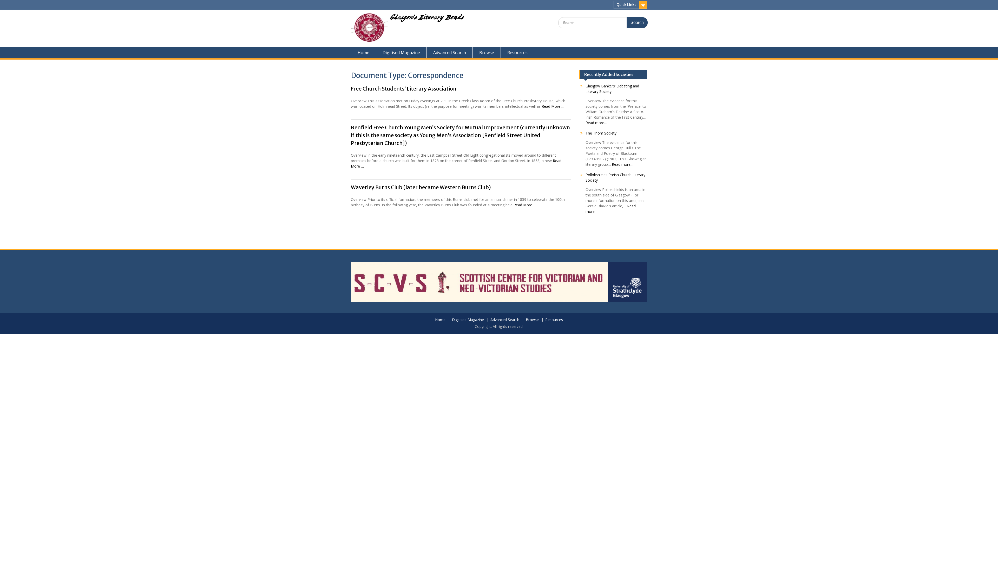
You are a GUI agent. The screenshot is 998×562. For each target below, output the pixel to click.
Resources (517, 52)
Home (363, 52)
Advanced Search (449, 52)
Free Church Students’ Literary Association (403, 88)
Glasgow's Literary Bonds (427, 18)
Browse (486, 52)
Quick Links (626, 4)
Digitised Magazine (401, 52)
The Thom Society (601, 133)
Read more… (596, 122)
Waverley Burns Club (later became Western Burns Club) (421, 187)
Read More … (553, 106)
